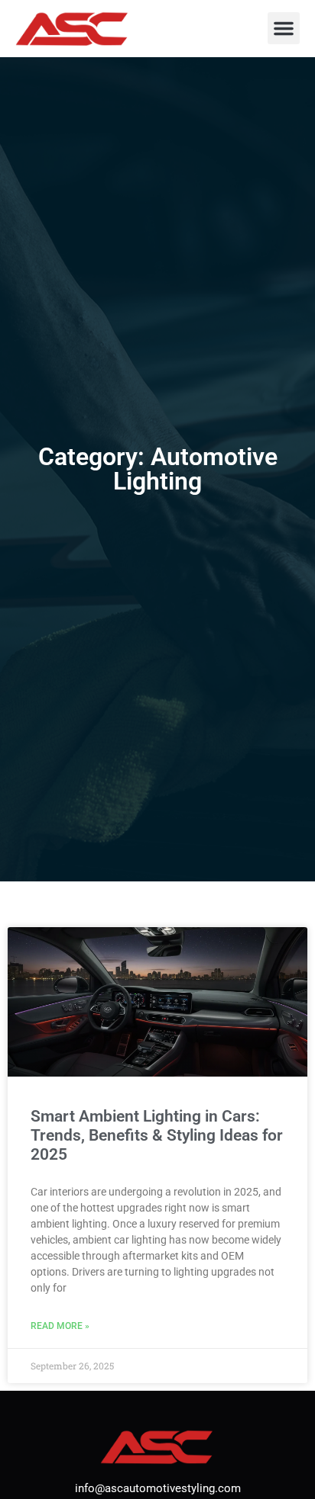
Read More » (60, 1326)
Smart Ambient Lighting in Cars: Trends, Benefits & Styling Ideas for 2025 (157, 1135)
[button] (284, 28)
